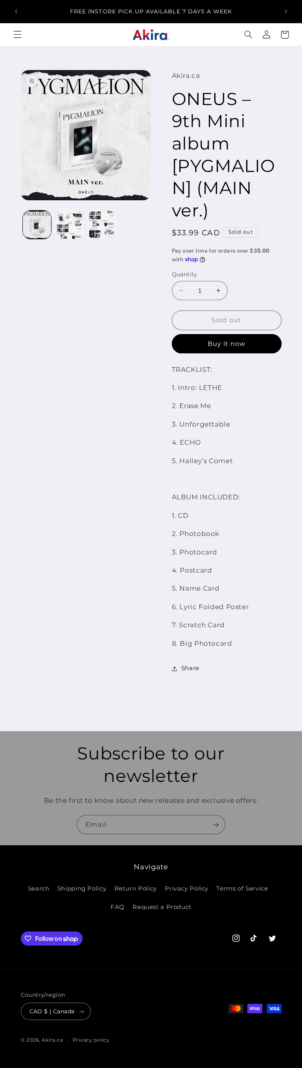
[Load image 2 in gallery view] (69, 225)
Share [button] (190, 668)
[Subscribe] (216, 824)
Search (39, 888)
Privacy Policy (186, 888)
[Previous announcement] (16, 11)
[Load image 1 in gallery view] (37, 225)
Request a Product (162, 907)
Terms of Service (242, 888)
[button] (17, 35)
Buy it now (227, 343)
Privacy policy (91, 1040)
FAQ (117, 907)
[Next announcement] (286, 11)
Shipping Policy (81, 888)
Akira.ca (52, 1040)
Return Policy (135, 888)
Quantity (184, 274)
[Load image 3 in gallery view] (101, 225)
